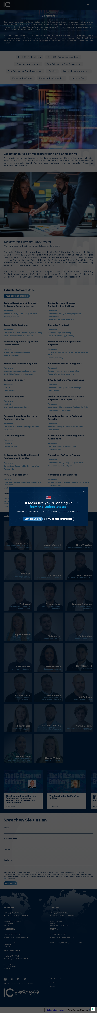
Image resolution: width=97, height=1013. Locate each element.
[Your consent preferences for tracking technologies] (93, 1009)
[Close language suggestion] (83, 492)
